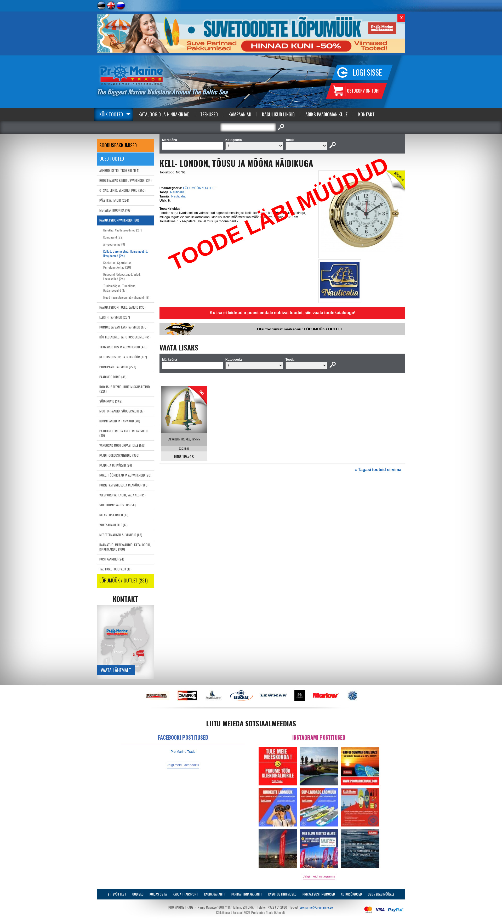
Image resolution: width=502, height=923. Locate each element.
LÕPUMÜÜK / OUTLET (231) (123, 580)
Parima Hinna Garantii (246, 894)
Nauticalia (177, 192)
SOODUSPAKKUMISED (118, 145)
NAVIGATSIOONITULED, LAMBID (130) (122, 307)
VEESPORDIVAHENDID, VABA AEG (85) (122, 495)
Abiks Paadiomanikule (326, 114)
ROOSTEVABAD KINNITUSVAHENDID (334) (125, 180)
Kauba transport (185, 894)
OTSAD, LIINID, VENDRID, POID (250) (122, 190)
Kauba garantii (214, 894)
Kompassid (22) (113, 237)
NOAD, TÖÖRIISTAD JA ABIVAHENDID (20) (125, 475)
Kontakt (366, 114)
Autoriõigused (351, 894)
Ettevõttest (117, 894)
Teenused (209, 114)
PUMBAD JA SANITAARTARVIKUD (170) (123, 327)
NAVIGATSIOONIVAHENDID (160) (119, 220)
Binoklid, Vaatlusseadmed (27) (122, 230)
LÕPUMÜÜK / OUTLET (199, 188)
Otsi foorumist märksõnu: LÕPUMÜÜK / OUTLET (300, 329)
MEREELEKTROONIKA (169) (115, 210)
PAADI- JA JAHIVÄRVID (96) (115, 465)
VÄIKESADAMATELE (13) (113, 525)
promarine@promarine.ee (316, 907)
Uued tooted (111, 158)
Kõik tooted (111, 114)
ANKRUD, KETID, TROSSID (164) (119, 170)
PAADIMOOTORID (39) (113, 377)
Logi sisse (367, 72)
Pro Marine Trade (183, 752)
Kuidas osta (158, 894)
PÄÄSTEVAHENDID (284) (114, 200)
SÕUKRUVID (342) (110, 401)
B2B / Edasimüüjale (381, 894)
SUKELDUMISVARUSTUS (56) (117, 505)
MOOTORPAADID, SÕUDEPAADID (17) (122, 411)
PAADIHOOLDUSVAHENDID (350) (119, 455)
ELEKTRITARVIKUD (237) (114, 317)
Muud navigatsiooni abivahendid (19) (126, 297)
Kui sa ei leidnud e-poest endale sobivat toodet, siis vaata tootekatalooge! (282, 312)
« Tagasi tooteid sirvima (378, 469)
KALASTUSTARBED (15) (113, 515)
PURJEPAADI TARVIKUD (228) (117, 367)
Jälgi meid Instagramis (319, 876)
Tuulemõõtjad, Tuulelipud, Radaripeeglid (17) (119, 288)
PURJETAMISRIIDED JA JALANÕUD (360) (124, 485)
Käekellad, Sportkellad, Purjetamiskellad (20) (117, 265)
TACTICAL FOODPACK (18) (115, 569)
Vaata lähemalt (116, 670)
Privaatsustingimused (319, 894)
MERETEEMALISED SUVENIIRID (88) (120, 535)
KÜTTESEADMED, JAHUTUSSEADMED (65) (125, 337)
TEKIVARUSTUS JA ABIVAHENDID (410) (123, 347)
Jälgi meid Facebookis (183, 765)
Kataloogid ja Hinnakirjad (164, 114)
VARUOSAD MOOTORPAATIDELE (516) (122, 445)
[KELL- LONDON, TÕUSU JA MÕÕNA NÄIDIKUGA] (361, 253)
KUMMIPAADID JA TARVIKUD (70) (119, 421)
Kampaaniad (240, 114)
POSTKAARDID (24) (111, 559)
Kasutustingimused (282, 894)
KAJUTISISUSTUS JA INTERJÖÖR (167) (123, 357)
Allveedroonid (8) (114, 244)
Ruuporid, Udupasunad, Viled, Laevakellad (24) (122, 276)
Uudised (138, 894)
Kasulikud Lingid (278, 114)
